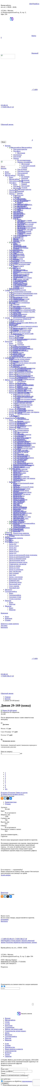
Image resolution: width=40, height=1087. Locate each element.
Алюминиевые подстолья (22, 291)
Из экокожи (25, 177)
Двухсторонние (22, 432)
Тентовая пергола (23, 414)
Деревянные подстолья (17, 354)
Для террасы (21, 381)
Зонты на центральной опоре (23, 487)
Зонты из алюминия (16, 569)
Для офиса (12, 183)
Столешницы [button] (25, 302)
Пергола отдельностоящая (26, 399)
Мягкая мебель (10, 175)
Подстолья (8, 341)
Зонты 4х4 (12, 549)
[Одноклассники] (2, 798)
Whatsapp (3, 19)
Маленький (25, 180)
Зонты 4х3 (12, 548)
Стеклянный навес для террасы (28, 412)
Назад (7, 172)
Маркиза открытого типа (26, 447)
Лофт (19, 197)
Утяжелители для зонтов (21, 494)
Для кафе (16, 504)
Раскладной (25, 186)
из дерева (16, 400)
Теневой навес (18, 529)
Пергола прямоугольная (21, 467)
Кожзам (20, 193)
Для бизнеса (13, 190)
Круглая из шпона (15, 365)
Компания (4, 613)
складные (20, 344)
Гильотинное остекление (22, 444)
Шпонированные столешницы (24, 317)
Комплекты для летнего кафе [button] (23, 333)
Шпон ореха (13, 374)
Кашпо (11, 414)
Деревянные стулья (15, 329)
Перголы (12, 429)
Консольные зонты (15, 579)
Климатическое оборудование (19, 535)
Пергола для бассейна (20, 458)
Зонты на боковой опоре (17, 558)
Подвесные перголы (24, 403)
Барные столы (14, 310)
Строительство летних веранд (15, 418)
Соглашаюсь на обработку (20, 1081)
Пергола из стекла (19, 462)
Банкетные (13, 325)
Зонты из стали (14, 568)
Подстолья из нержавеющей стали (25, 293)
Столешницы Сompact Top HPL (24, 312)
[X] (8, 798)
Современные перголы (21, 476)
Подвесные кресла (15, 412)
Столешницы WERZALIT (22, 319)
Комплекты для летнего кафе (19, 392)
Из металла (17, 449)
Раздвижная (17, 475)
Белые (11, 327)
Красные (20, 195)
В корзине (11, 792)
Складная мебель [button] (29, 523)
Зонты (7, 537)
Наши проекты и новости (14, 1049)
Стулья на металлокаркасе (22, 286)
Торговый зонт (14, 588)
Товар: (3, 1073)
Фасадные (16, 531)
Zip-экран (16, 487)
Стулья (7, 318)
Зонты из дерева (14, 566)
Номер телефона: (7, 1071)
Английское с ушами (24, 220)
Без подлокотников (19, 199)
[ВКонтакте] (10, 798)
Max (11, 19)
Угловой (24, 167)
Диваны (12, 194)
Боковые (16, 491)
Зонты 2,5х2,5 (14, 542)
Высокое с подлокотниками (27, 222)
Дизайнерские (14, 330)
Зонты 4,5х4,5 (14, 551)
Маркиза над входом (20, 515)
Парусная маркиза (19, 526)
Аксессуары (13, 416)
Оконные (16, 524)
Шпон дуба (13, 372)
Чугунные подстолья (16, 352)
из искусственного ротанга (22, 402)
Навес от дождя (22, 452)
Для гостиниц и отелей (25, 224)
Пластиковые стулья (16, 338)
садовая (20, 343)
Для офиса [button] (21, 175)
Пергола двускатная (20, 456)
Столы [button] (18, 242)
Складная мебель (11, 591)
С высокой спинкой (28, 166)
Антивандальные (15, 323)
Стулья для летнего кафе (17, 411)
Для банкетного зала (16, 250)
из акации (20, 335)
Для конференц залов (16, 254)
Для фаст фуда (14, 261)
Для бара (16, 304)
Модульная (17, 188)
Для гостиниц (22, 169)
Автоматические (23, 419)
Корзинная (17, 509)
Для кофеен (17, 209)
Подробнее (5, 919)
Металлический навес (25, 448)
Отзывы (12, 536)
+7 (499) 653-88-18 (7, 939)
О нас (7, 1043)
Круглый (12, 303)
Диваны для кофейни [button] (24, 162)
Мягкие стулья (14, 288)
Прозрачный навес (23, 406)
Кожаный (24, 178)
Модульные (17, 245)
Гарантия (8, 1056)
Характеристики (11, 802)
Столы (7, 290)
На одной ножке (19, 255)
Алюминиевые (18, 436)
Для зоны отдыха (23, 171)
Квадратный (13, 301)
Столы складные (15, 599)
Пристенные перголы (24, 405)
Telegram (7, 19)
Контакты (8, 541)
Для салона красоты (24, 189)
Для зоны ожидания (16, 252)
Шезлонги (8, 589)
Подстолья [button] (22, 290)
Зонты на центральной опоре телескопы (23, 555)
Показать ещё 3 (18, 321)
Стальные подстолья (20, 301)
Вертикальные (18, 493)
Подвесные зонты (15, 582)
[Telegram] (5, 798)
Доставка (8, 540)
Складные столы (19, 260)
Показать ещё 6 (18, 266)
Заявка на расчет (21, 792)
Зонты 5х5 (16, 481)
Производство (10, 1047)
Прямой (24, 184)
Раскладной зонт (15, 584)
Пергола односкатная (24, 397)
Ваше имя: (5, 1069)
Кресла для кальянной (21, 276)
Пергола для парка (23, 394)
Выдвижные (21, 426)
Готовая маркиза (23, 430)
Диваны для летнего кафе (22, 330)
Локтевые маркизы (19, 511)
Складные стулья (15, 597)
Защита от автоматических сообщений (15, 1075)
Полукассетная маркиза (21, 527)
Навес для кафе (18, 520)
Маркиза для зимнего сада (22, 513)
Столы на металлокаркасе (22, 262)
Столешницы (9, 358)
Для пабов (12, 257)
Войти (34, 36)
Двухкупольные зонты (21, 490)
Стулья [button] (18, 268)
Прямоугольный (19, 257)
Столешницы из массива (21, 308)
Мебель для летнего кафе (13, 380)
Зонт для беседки (15, 571)
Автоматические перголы (22, 434)
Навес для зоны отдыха (21, 451)
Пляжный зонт (14, 580)
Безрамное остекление (25, 372)
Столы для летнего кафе (21, 264)
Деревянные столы (15, 298)
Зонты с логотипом (16, 577)
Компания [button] (8, 534)
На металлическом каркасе (26, 228)
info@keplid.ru (34, 4)
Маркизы (12, 482)
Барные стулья (14, 336)
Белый (11, 296)
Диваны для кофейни (20, 201)
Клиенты (8, 1053)
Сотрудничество (10, 1051)
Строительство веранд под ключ (24, 363)
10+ (6, 789)
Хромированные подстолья (22, 295)
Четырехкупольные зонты (18, 562)
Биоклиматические (24, 374)
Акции (7, 1054)
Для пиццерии (14, 259)
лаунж (19, 341)
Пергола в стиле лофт (20, 454)
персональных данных (30, 1081)
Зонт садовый (14, 573)
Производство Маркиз (21, 361)
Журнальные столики (20, 248)
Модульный (25, 164)
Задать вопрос (6, 875)
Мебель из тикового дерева (22, 328)
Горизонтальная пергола (25, 379)
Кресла (11, 265)
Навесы (15, 453)
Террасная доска (14, 427)
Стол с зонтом (14, 586)
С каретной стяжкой (24, 233)
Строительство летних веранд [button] (19, 359)
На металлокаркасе (19, 246)
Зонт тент (12, 575)
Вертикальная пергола (21, 442)
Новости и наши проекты (14, 538)
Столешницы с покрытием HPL (24, 310)
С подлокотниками (19, 285)
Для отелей (13, 192)
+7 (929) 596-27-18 (20, 939)
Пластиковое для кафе (25, 229)
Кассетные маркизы (20, 507)
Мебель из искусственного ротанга (25, 326)
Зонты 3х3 (12, 544)
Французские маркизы (21, 533)
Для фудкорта (13, 263)
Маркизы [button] (21, 530)
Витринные (17, 495)
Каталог (3, 168)
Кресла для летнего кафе (21, 332)
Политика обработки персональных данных (21, 942)
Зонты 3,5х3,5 (14, 546)
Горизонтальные (23, 428)
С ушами (20, 237)
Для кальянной (22, 173)
